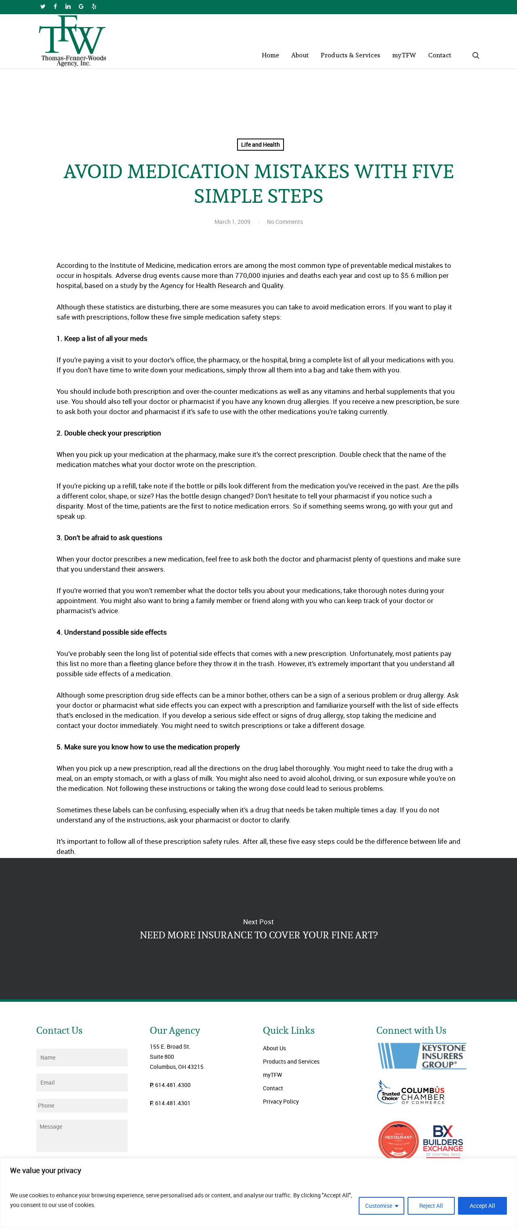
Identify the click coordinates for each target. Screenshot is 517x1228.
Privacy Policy (281, 1101)
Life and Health (260, 144)
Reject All (431, 1205)
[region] (258, 1193)
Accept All (482, 1205)
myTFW (272, 1075)
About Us (274, 1048)
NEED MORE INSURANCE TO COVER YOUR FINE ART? (258, 928)
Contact (273, 1088)
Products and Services (291, 1061)
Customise (378, 1205)
